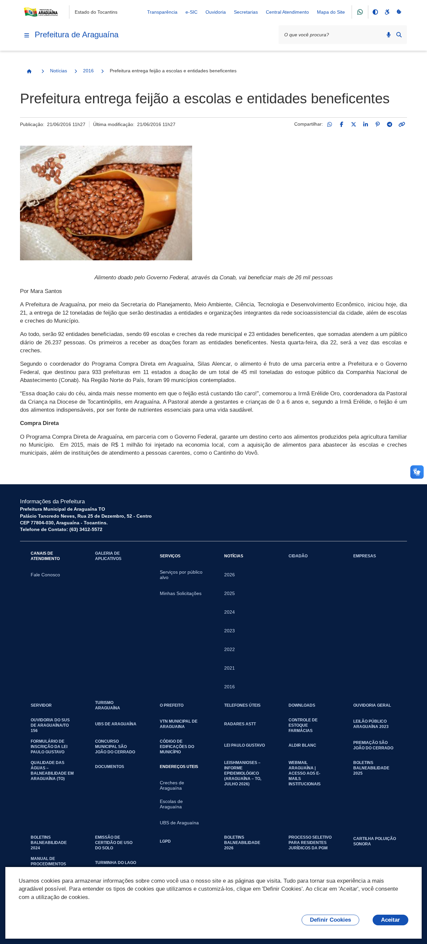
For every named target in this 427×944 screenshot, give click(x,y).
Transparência (162, 12)
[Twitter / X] (353, 124)
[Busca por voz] (388, 34)
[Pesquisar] (399, 34)
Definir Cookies (330, 920)
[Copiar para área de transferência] (401, 124)
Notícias (58, 70)
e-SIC (191, 12)
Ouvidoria (215, 12)
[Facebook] (341, 124)
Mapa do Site (331, 12)
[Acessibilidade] (387, 12)
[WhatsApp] (329, 124)
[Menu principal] (26, 35)
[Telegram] (389, 124)
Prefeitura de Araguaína (76, 34)
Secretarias (246, 12)
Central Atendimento (287, 12)
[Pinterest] (377, 124)
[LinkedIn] (365, 124)
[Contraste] (375, 12)
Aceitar (390, 920)
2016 (88, 70)
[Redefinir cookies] (399, 12)
